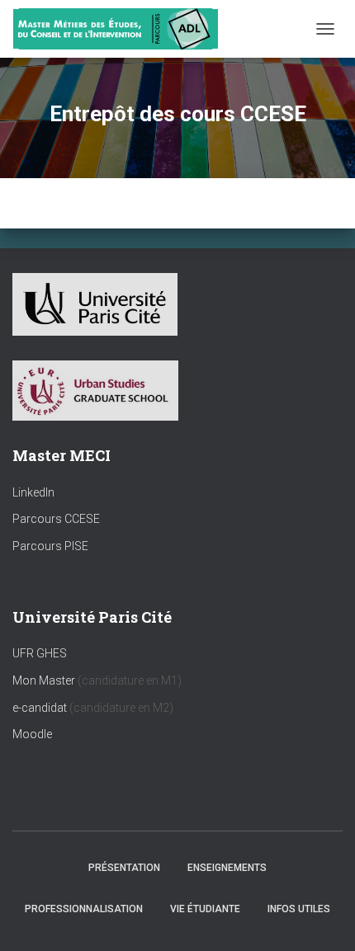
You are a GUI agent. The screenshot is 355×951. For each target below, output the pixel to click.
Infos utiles (298, 909)
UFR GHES (39, 653)
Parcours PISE (50, 546)
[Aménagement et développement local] (121, 28)
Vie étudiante (205, 909)
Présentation (124, 867)
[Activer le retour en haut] (322, 918)
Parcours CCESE (56, 518)
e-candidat (40, 707)
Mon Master (43, 680)
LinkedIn (33, 492)
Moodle (32, 734)
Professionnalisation (84, 909)
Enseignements (227, 867)
